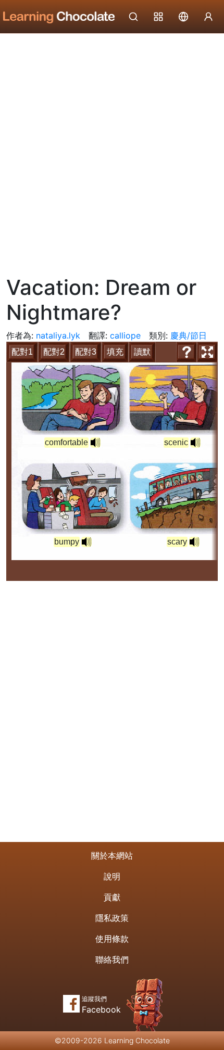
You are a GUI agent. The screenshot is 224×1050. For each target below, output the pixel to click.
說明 (112, 876)
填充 (115, 351)
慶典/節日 (188, 335)
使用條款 (112, 939)
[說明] (186, 352)
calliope (125, 335)
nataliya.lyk (58, 335)
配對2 (54, 351)
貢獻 (112, 897)
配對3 (85, 351)
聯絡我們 (112, 959)
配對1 (22, 351)
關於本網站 (112, 855)
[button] (95, 442)
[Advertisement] (112, 151)
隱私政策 (112, 918)
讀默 (142, 351)
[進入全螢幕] (207, 352)
